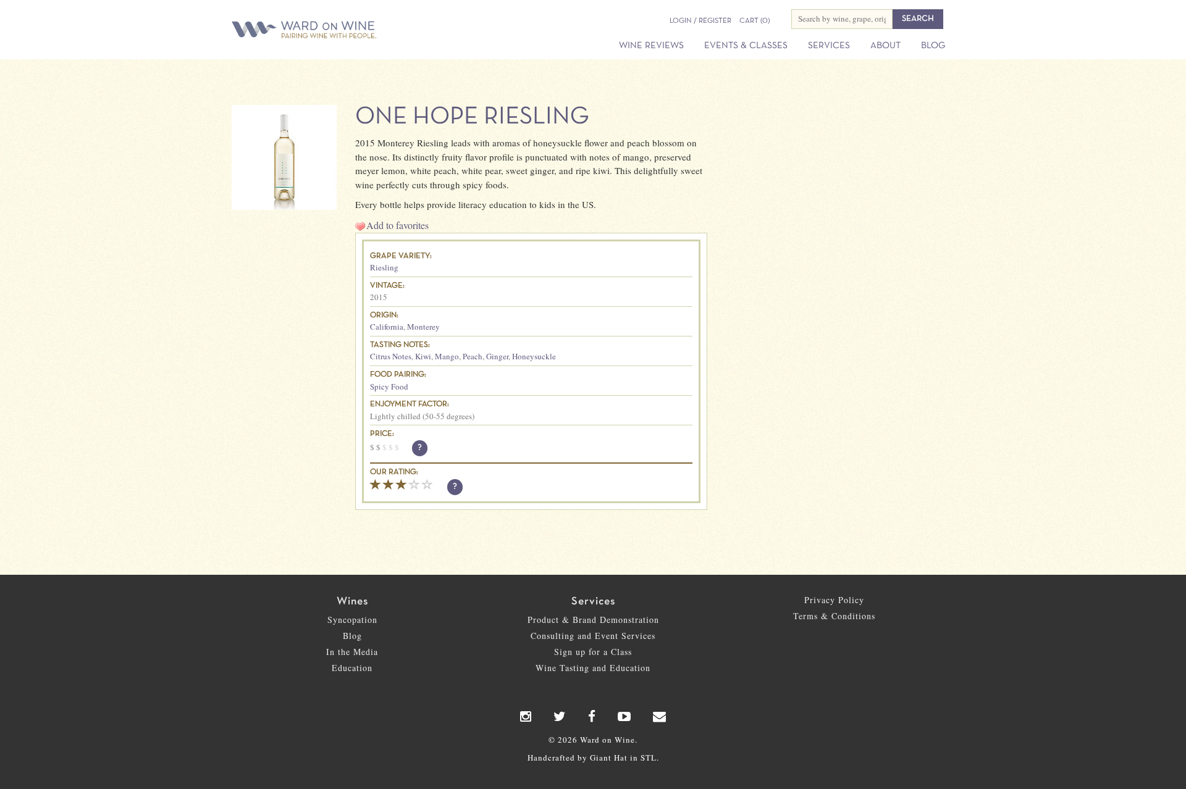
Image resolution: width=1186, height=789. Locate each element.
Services (829, 45)
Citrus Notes (390, 356)
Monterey (423, 326)
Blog (933, 45)
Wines (352, 601)
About (885, 45)
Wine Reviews (651, 45)
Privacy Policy (834, 600)
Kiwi (423, 356)
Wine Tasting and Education (593, 668)
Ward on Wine (347, 30)
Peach (472, 356)
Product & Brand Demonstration (593, 619)
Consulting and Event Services (593, 635)
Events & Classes (746, 45)
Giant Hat (609, 757)
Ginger (497, 356)
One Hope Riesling (472, 117)
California (386, 326)
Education (352, 668)
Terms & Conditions (834, 616)
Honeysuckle (534, 356)
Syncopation (352, 619)
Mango (447, 356)
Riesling (384, 267)
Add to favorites (397, 225)
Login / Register (700, 21)
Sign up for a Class (593, 652)
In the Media (352, 652)
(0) (754, 21)
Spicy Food (389, 386)
